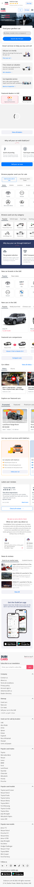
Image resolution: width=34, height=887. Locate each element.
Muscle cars (20, 236)
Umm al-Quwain (6, 744)
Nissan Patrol (5, 793)
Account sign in (6, 688)
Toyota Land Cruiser (7, 790)
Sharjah (3, 741)
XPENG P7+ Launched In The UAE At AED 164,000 (22, 582)
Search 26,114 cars (17, 39)
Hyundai (3, 771)
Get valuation (7, 72)
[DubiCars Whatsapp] (27, 866)
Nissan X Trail (5, 849)
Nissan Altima (5, 801)
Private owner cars (7, 227)
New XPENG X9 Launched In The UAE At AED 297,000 (22, 573)
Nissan (3, 758)
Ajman (3, 730)
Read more (25, 502)
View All (17, 592)
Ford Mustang (5, 806)
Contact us (4, 678)
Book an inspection (9, 86)
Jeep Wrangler (5, 814)
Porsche (3, 781)
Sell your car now (17, 164)
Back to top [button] (28, 656)
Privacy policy (5, 686)
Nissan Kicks (5, 836)
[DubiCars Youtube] (15, 866)
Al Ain (2, 728)
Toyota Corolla (5, 808)
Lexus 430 (4, 819)
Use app (27, 10)
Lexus (2, 760)
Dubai (3, 733)
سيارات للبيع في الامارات (8, 713)
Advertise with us (6, 691)
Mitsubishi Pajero (6, 816)
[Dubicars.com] (4, 658)
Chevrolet (4, 773)
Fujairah (3, 736)
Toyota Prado (5, 795)
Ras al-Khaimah (6, 738)
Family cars (20, 227)
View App (29, 3)
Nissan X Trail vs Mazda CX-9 (14, 351)
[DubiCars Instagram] (11, 866)
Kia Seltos (4, 844)
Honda (3, 779)
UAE (2, 723)
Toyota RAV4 (5, 851)
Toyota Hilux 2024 (9, 488)
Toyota (3, 752)
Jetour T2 (5, 329)
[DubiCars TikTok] (19, 866)
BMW (2, 763)
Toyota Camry (5, 798)
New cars (4, 705)
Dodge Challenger (6, 846)
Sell (20, 10)
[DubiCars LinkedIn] (2, 866)
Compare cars (17, 358)
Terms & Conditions (7, 683)
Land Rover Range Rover (11, 425)
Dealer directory (6, 693)
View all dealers (17, 132)
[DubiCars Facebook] (6, 866)
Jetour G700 (4, 838)
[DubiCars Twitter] (23, 866)
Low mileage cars (7, 236)
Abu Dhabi (4, 725)
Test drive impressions (10, 493)
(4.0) (14, 489)
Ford (2, 766)
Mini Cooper (5, 854)
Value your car (15, 472)
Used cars (4, 702)
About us (4, 680)
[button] (2, 3)
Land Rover (4, 768)
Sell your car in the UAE (8, 710)
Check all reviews (15, 509)
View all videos (27, 365)
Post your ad (7, 58)
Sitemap (3, 699)
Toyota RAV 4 (5, 803)
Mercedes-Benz (6, 755)
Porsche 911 (5, 833)
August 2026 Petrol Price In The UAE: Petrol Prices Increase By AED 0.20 (22, 564)
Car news (4, 707)
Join (30, 667)
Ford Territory (5, 857)
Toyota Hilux (5, 811)
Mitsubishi (4, 776)
